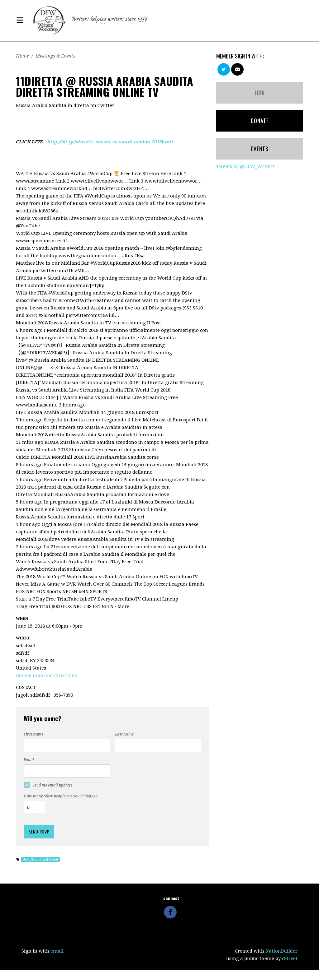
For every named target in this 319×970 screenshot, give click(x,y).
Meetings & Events (55, 56)
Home (22, 56)
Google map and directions (46, 675)
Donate (260, 121)
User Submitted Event (40, 859)
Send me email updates (52, 785)
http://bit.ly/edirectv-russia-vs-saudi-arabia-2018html (110, 142)
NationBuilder (281, 951)
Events (260, 149)
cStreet (290, 958)
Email (29, 760)
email (57, 951)
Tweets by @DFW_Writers (245, 166)
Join (260, 93)
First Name (33, 734)
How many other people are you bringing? (61, 796)
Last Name (124, 734)
